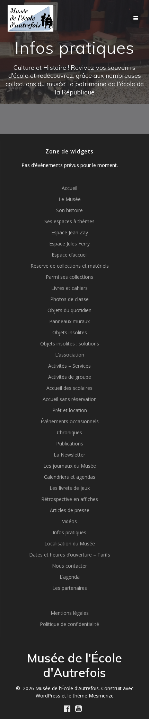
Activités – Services (69, 365)
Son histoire (69, 210)
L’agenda (70, 577)
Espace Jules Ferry (69, 243)
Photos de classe (69, 299)
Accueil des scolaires (69, 388)
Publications (69, 443)
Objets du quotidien (69, 310)
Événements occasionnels (70, 421)
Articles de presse (69, 510)
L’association (69, 354)
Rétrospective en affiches (69, 499)
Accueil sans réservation (70, 399)
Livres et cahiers (69, 288)
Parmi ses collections (69, 277)
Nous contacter (69, 565)
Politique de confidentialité (69, 624)
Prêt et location (69, 410)
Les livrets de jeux (70, 488)
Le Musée (70, 199)
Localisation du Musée (69, 543)
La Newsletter (69, 454)
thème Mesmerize (93, 695)
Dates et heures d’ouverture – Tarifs (69, 554)
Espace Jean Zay (69, 232)
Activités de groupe (69, 377)
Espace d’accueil (70, 254)
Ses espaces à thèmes (69, 221)
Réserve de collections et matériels (69, 265)
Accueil (69, 188)
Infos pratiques (69, 532)
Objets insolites (69, 332)
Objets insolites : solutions (69, 343)
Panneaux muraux (69, 321)
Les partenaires (69, 588)
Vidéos (69, 521)
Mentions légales (70, 613)
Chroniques (69, 432)
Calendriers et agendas (69, 477)
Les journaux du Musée (69, 465)
